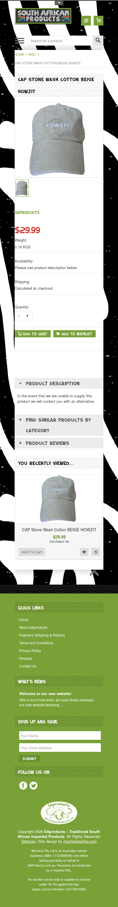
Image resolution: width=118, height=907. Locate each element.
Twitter (34, 786)
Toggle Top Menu (59, 3)
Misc (32, 54)
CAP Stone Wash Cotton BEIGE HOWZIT (59, 529)
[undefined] (59, 175)
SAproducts (27, 212)
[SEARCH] (98, 41)
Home (19, 54)
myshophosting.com (80, 841)
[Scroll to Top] (95, 574)
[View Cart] (98, 21)
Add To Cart (32, 551)
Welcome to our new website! (45, 693)
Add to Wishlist (84, 552)
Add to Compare (95, 552)
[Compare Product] (86, 21)
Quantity (22, 307)
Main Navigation (20, 41)
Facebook (23, 786)
